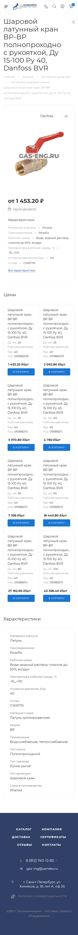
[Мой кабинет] (62, 7)
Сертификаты (53, 837)
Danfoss (46, 116)
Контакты (51, 844)
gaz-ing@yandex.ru (42, 869)
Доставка (21, 837)
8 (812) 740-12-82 (40, 860)
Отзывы (24, 844)
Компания (52, 829)
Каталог (24, 829)
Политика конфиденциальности (42, 896)
